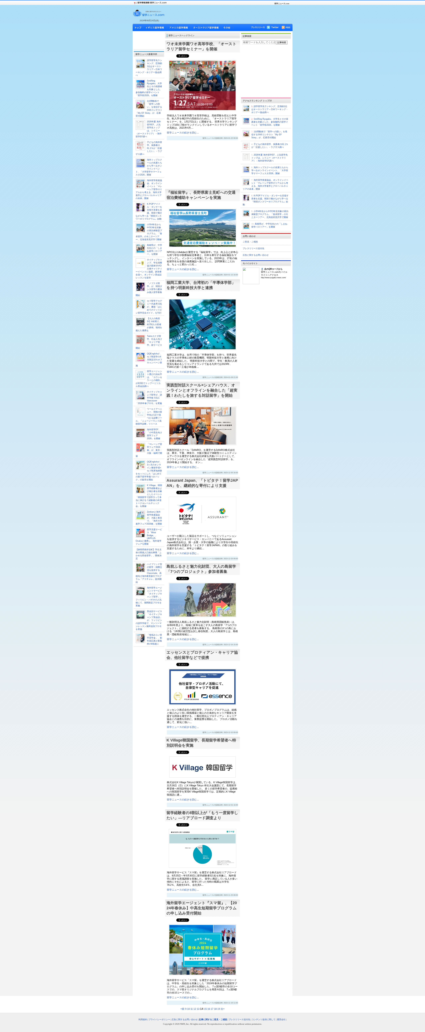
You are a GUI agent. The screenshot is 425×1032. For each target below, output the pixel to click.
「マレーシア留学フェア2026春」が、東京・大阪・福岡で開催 (149, 450)
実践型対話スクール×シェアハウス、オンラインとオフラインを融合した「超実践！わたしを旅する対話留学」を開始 (202, 390)
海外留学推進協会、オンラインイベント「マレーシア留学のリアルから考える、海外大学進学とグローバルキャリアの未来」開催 (149, 189)
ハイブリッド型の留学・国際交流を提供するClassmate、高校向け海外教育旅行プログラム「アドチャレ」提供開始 (149, 573)
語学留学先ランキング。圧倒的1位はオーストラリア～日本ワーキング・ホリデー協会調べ (269, 109)
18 (215, 1009)
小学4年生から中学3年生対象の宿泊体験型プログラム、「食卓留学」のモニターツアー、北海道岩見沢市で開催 (269, 214)
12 (194, 1009)
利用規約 (142, 1019)
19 (218, 1009)
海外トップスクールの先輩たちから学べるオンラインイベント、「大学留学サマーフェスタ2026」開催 (269, 170)
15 (205, 1009)
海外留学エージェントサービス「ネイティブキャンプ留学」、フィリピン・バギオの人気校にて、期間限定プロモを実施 (149, 596)
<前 (182, 1009)
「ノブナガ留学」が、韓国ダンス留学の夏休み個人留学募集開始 (149, 289)
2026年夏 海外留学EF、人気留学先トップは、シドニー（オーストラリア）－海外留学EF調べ (269, 158)
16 (208, 1009)
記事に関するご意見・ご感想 (213, 1019)
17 (212, 1009)
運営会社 (281, 1019)
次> (223, 1009)
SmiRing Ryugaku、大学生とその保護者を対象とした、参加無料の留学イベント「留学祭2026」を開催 (149, 88)
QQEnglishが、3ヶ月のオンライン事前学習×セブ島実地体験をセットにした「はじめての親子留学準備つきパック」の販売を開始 (149, 470)
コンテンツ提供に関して (263, 1019)
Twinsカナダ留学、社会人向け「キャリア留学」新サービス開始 (149, 342)
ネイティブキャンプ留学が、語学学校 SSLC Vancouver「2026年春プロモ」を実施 (149, 398)
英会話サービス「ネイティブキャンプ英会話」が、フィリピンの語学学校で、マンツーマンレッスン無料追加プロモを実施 (149, 620)
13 (198, 1009)
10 (188, 1009)
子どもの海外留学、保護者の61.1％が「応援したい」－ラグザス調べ (149, 148)
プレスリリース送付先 (253, 248)
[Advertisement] (227, 14)
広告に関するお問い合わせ (256, 255)
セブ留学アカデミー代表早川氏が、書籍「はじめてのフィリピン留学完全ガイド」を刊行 (149, 307)
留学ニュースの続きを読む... (183, 132)
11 (191, 1009)
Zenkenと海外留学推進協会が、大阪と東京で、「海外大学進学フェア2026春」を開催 (149, 518)
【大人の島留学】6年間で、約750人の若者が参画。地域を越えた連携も (149, 324)
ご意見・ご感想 (250, 242)
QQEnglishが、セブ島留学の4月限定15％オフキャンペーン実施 (149, 359)
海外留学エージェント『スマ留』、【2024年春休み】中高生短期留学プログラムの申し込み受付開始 (202, 908)
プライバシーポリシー (159, 1019)
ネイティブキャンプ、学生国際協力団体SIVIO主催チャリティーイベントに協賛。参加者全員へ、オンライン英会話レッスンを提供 (149, 268)
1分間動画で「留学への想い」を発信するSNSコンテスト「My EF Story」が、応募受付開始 (269, 134)
